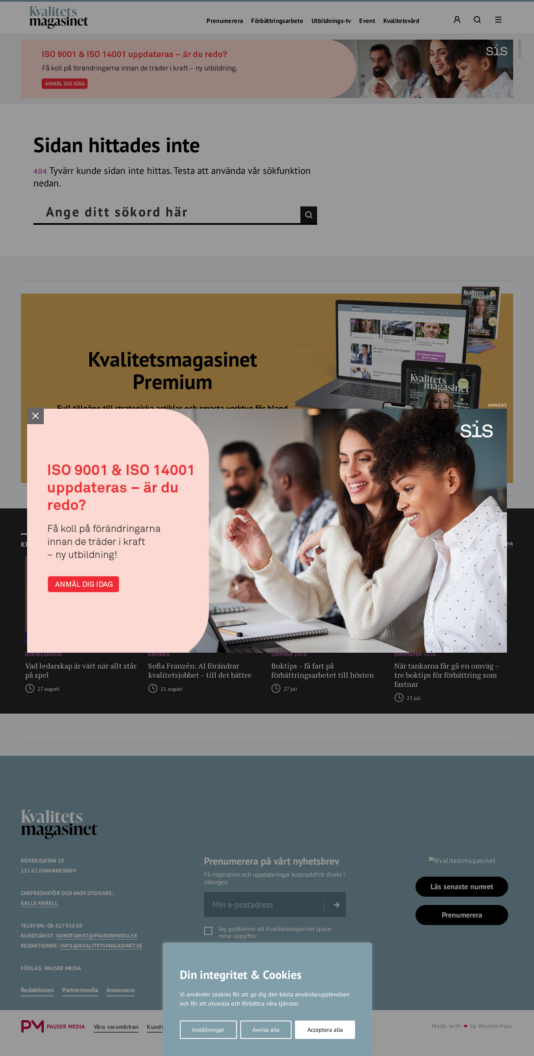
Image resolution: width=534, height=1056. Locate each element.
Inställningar (208, 1029)
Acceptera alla (325, 1029)
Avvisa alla (266, 1029)
